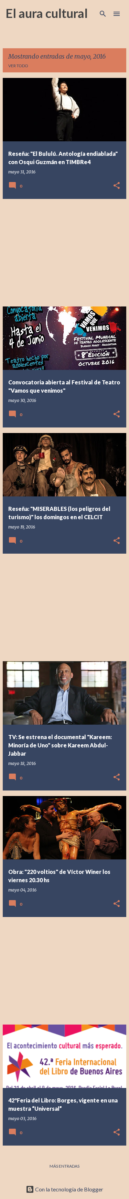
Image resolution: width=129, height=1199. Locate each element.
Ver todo (18, 65)
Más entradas (64, 1166)
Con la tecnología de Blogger (68, 1189)
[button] (116, 186)
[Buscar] (103, 14)
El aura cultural (47, 13)
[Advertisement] (64, 252)
